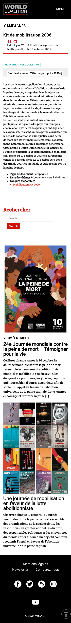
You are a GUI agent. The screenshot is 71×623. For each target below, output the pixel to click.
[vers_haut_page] (66, 614)
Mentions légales (35, 564)
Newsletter (20, 570)
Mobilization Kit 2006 (26, 184)
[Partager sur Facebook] (9, 41)
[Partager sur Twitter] (15, 41)
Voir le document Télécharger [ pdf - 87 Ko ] (35, 73)
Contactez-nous (47, 570)
